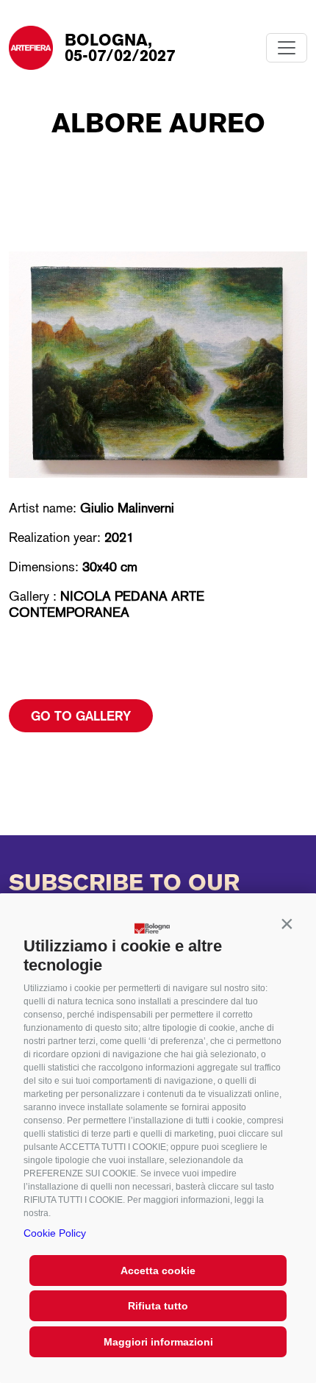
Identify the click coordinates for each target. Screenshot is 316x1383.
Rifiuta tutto (158, 1306)
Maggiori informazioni (158, 1342)
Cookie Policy (55, 1233)
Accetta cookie (158, 1270)
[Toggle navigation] (286, 47)
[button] (286, 924)
